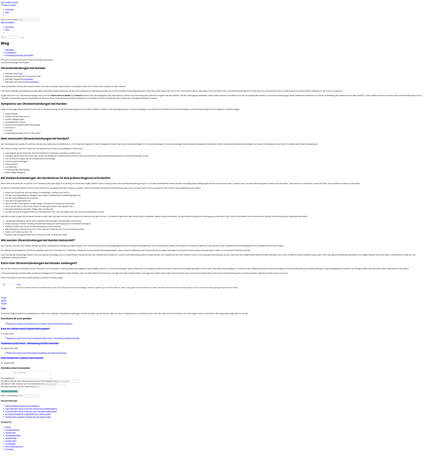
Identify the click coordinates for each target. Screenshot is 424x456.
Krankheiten (27, 79)
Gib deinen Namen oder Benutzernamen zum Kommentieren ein (29, 381)
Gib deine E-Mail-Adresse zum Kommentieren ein (22, 384)
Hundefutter (10, 432)
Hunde (8, 427)
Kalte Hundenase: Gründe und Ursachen (22, 357)
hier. (61, 277)
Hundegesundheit (12, 435)
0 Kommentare (32, 82)
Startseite (9, 27)
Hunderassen (11, 441)
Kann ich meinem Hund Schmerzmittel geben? (25, 328)
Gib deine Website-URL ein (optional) (17, 386)
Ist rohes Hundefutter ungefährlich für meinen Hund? (28, 414)
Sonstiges (9, 449)
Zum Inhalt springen (9, 2)
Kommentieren (7, 378)
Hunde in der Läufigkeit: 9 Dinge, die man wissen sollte (28, 417)
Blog (7, 29)
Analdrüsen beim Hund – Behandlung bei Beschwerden (30, 343)
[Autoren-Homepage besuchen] (5, 303)
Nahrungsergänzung (14, 446)
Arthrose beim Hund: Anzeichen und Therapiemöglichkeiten (31, 411)
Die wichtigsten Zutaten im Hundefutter (22, 406)
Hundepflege (10, 438)
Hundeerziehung (12, 430)
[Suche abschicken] (23, 37)
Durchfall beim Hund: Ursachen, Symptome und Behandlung (31, 408)
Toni (20, 73)
